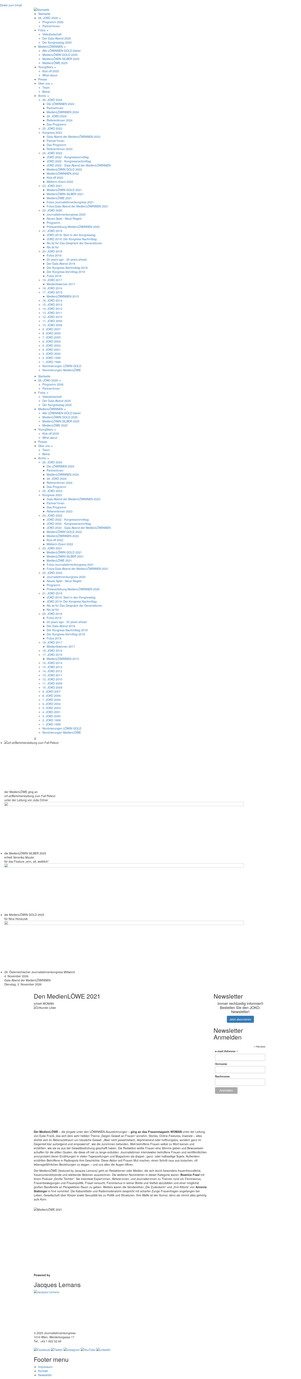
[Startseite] (41, 9)
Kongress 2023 (52, 132)
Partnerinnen (55, 108)
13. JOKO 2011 (52, 313)
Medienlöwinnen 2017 (61, 284)
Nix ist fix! (53, 247)
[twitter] (57, 1349)
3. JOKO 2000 (51, 354)
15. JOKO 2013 (52, 304)
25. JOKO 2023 (52, 128)
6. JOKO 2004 (51, 341)
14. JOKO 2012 (52, 309)
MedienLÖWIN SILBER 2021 (65, 194)
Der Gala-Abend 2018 (61, 263)
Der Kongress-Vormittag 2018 (66, 272)
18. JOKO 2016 (52, 288)
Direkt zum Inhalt (11, 5)
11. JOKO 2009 (52, 321)
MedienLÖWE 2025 (55, 63)
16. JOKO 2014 (52, 300)
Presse (42, 79)
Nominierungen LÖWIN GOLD (61, 366)
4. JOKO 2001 (51, 349)
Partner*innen (55, 141)
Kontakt (43, 1371)
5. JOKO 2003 (51, 345)
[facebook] (42, 1349)
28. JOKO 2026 (48, 18)
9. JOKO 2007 (51, 329)
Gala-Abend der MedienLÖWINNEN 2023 (73, 137)
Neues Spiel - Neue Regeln (64, 218)
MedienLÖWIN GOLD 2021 (64, 190)
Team (46, 87)
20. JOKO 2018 (52, 251)
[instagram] (71, 1349)
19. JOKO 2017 (52, 280)
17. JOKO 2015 (52, 292)
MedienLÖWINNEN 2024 (63, 112)
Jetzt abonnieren (240, 1019)
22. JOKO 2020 (52, 210)
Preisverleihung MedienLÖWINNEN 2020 (73, 227)
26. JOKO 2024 (52, 100)
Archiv (42, 96)
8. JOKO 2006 (51, 333)
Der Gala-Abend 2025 (56, 38)
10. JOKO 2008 (52, 325)
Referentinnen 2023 (59, 149)
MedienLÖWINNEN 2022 (63, 173)
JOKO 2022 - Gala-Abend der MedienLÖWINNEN (79, 165)
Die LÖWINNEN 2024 (60, 104)
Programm (53, 223)
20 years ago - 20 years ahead (67, 259)
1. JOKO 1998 (51, 362)
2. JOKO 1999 (51, 358)
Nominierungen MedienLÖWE (61, 370)
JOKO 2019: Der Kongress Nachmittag (72, 239)
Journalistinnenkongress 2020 (66, 214)
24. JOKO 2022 (52, 153)
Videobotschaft (52, 34)
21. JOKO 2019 (52, 231)
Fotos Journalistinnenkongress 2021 (70, 202)
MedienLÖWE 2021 (59, 198)
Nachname (222, 1076)
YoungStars (46, 67)
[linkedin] (103, 1349)
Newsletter (45, 1375)
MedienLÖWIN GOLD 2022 (64, 169)
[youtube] (88, 1349)
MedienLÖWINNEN (51, 46)
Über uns (44, 83)
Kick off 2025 (50, 71)
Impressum (45, 1367)
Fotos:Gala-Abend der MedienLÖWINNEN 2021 (78, 206)
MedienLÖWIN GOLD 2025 (60, 55)
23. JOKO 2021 (52, 186)
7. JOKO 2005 (51, 337)
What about (49, 75)
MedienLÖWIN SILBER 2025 (60, 59)
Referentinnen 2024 (59, 120)
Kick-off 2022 (55, 177)
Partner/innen (51, 26)
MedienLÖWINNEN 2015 (63, 296)
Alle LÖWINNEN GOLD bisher (61, 51)
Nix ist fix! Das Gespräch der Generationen (74, 243)
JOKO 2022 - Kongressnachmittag (69, 161)
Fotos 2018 (54, 255)
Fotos (42, 30)
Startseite (44, 14)
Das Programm (56, 124)
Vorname (221, 1064)
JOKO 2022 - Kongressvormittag (68, 157)
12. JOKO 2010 (52, 317)
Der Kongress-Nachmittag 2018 (67, 268)
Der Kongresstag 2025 (57, 42)
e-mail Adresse (226, 1051)
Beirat (46, 91)
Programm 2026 (52, 22)
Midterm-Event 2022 (60, 182)
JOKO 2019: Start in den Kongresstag (71, 235)
